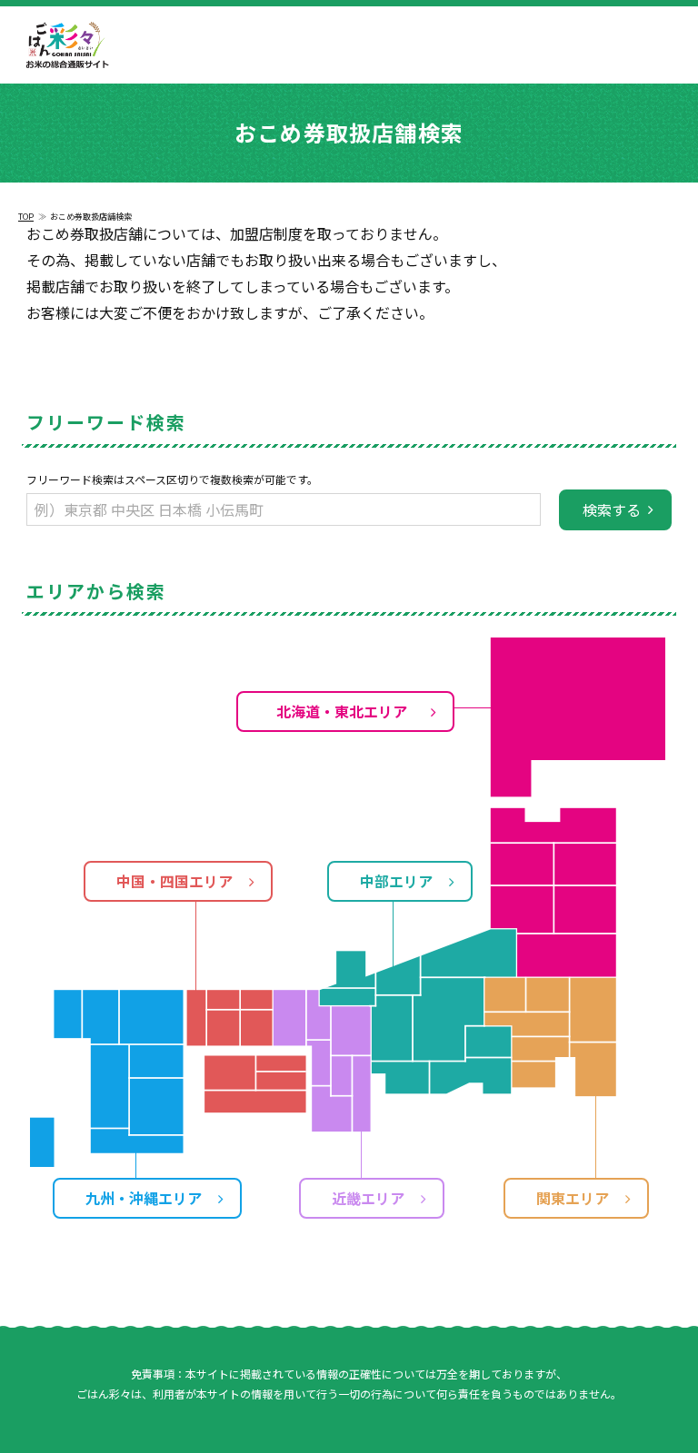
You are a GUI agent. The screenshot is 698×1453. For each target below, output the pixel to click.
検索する (612, 509)
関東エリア (572, 1198)
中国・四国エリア (174, 881)
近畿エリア (368, 1198)
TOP (26, 216)
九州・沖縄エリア (143, 1198)
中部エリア (396, 881)
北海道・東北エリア (341, 711)
